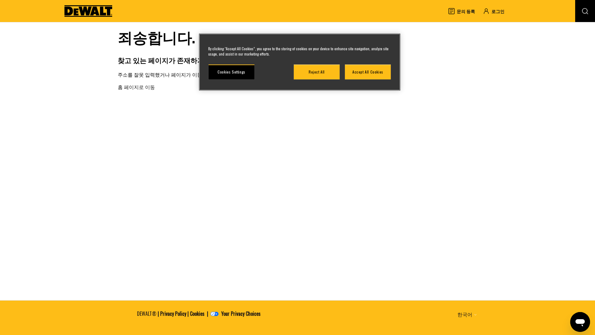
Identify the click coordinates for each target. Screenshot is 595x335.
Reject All (317, 71)
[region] (299, 62)
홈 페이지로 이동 (136, 87)
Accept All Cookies (367, 71)
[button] (497, 11)
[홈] (88, 11)
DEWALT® (146, 313)
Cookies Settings (231, 71)
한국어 (465, 314)
